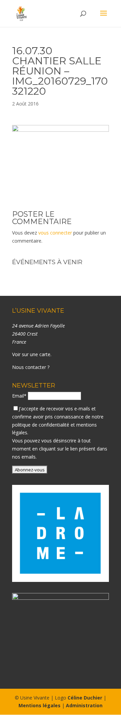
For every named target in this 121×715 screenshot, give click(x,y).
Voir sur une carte (31, 354)
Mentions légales (39, 705)
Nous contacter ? (30, 367)
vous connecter (55, 232)
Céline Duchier (85, 697)
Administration (84, 705)
